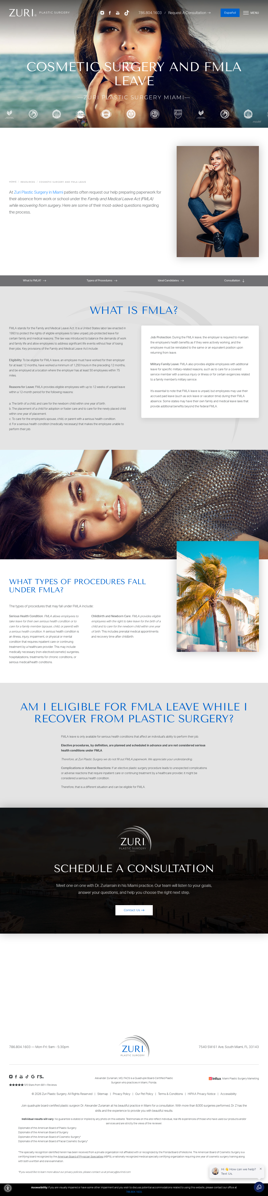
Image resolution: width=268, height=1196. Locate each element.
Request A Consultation (187, 12)
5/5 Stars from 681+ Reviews (40, 1084)
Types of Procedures (100, 280)
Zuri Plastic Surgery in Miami (38, 192)
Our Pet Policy (144, 1094)
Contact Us (132, 910)
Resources (28, 182)
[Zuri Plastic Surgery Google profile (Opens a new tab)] (33, 1076)
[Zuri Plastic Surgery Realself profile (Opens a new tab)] (41, 1076)
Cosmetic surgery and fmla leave (62, 182)
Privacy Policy (121, 1094)
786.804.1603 (150, 12)
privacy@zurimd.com (119, 1171)
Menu (254, 13)
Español (230, 12)
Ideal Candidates (168, 280)
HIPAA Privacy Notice (201, 1094)
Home (13, 181)
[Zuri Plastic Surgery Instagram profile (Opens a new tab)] (102, 12)
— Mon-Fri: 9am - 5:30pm (39, 1047)
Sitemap (102, 1094)
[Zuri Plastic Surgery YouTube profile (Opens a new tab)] (118, 12)
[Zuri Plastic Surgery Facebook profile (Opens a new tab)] (110, 12)
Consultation (232, 280)
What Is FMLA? (32, 280)
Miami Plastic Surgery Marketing (240, 1078)
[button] (8, 1188)
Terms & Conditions (170, 1094)
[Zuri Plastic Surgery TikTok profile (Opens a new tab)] (126, 12)
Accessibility (228, 1094)
